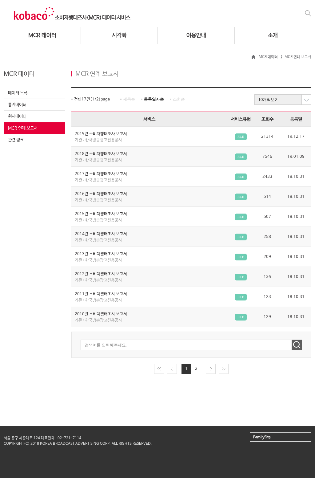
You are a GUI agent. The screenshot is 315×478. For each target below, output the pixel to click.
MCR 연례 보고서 (23, 128)
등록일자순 (154, 99)
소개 (273, 35)
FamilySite (262, 437)
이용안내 (196, 35)
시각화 (119, 35)
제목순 (129, 99)
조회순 (179, 99)
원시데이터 (17, 116)
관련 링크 (16, 139)
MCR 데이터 (42, 35)
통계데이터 (17, 104)
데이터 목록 (17, 93)
